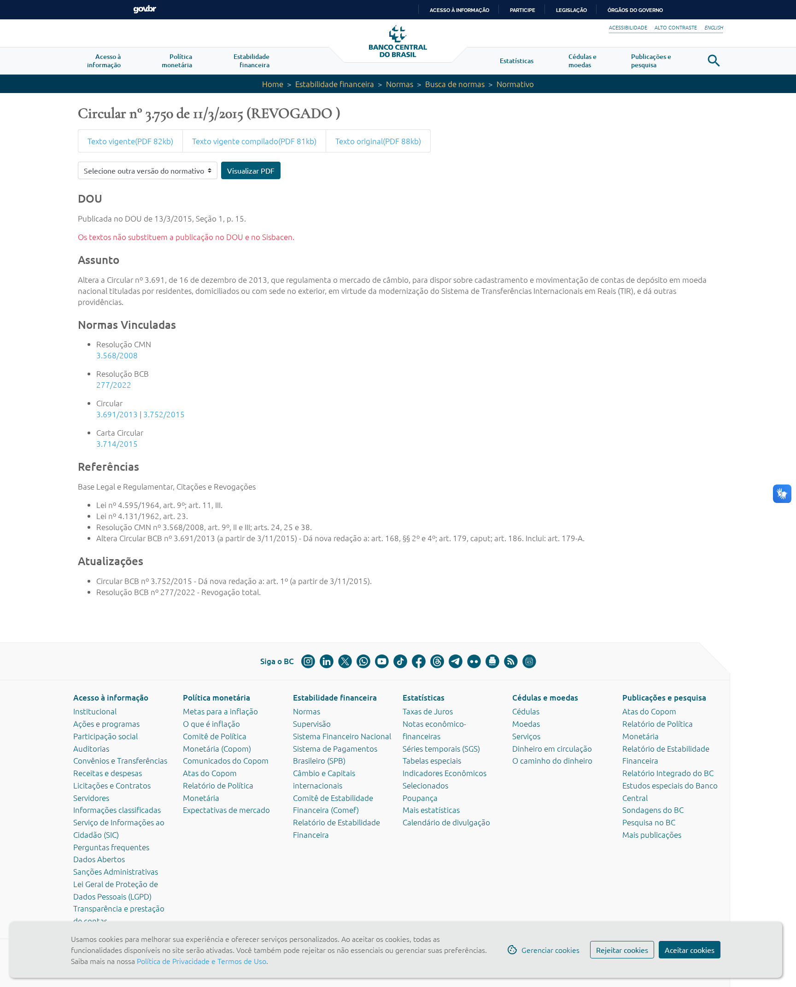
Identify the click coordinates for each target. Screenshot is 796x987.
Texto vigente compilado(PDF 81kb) (254, 141)
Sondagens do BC (653, 810)
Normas (399, 84)
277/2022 (113, 385)
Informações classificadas (117, 810)
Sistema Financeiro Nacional (342, 736)
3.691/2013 (117, 414)
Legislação (571, 10)
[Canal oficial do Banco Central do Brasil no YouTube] (382, 661)
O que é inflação (211, 723)
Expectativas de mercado (226, 810)
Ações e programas (106, 723)
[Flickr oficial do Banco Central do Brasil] (474, 661)
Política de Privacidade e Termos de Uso (200, 961)
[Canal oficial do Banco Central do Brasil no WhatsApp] (363, 661)
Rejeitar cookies (622, 949)
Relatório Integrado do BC (668, 773)
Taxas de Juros (428, 711)
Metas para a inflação (220, 711)
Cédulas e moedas (545, 697)
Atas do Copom (210, 773)
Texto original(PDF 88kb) (378, 141)
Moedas (526, 723)
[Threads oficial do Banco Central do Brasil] (437, 661)
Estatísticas (424, 697)
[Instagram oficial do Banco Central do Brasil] (308, 661)
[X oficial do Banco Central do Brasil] (345, 661)
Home (272, 84)
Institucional (95, 711)
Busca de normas (455, 84)
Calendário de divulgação (446, 822)
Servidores (91, 798)
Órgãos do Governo (635, 10)
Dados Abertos (99, 859)
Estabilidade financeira (334, 84)
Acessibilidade (628, 27)
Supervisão (312, 723)
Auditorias (91, 748)
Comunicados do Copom (226, 760)
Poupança (420, 798)
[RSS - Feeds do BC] (511, 661)
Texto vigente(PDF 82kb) (130, 141)
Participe (522, 10)
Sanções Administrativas (115, 871)
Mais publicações (651, 834)
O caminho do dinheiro (552, 760)
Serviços (526, 736)
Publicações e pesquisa (664, 697)
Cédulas (525, 711)
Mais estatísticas (431, 810)
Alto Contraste (676, 27)
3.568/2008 (117, 355)
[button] (104, 60)
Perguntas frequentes (111, 847)
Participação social (105, 736)
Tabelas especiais (432, 760)
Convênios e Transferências (120, 760)
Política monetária (216, 697)
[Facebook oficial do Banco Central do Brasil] (419, 661)
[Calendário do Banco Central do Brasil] (529, 661)
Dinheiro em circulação (552, 748)
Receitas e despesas (107, 773)
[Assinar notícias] (492, 661)
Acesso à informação (110, 697)
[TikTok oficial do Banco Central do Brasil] (400, 661)
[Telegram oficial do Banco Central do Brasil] (455, 661)
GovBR (144, 9)
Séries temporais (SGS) (441, 748)
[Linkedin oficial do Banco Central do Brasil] (327, 661)
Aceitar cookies (689, 949)
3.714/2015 (117, 443)
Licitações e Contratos (112, 785)
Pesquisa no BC (648, 822)
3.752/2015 (164, 414)
